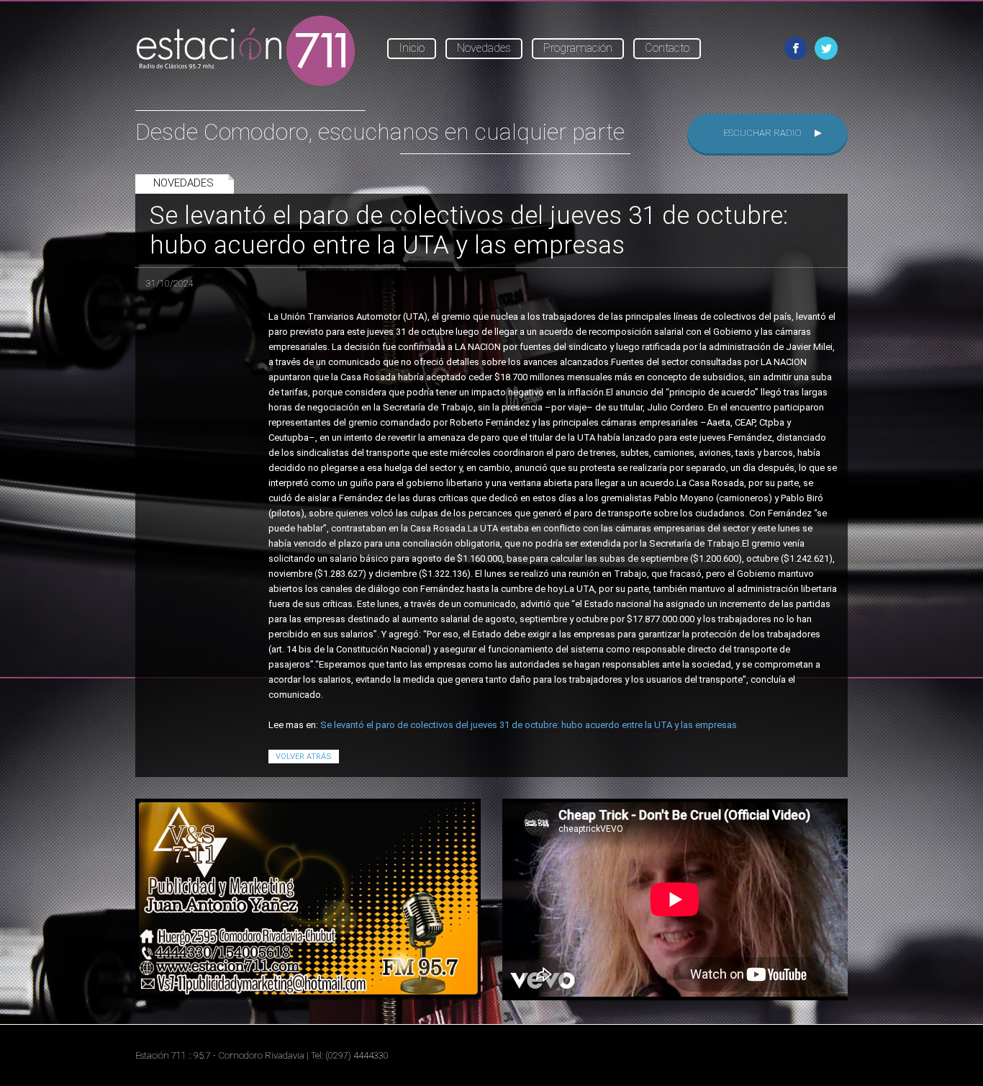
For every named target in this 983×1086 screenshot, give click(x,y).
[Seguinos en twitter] (826, 48)
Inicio (412, 48)
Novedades (484, 48)
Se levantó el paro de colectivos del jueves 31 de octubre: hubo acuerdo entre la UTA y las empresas (528, 724)
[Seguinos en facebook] (795, 48)
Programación (577, 48)
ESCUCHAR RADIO (762, 132)
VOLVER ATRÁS (304, 756)
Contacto (667, 48)
